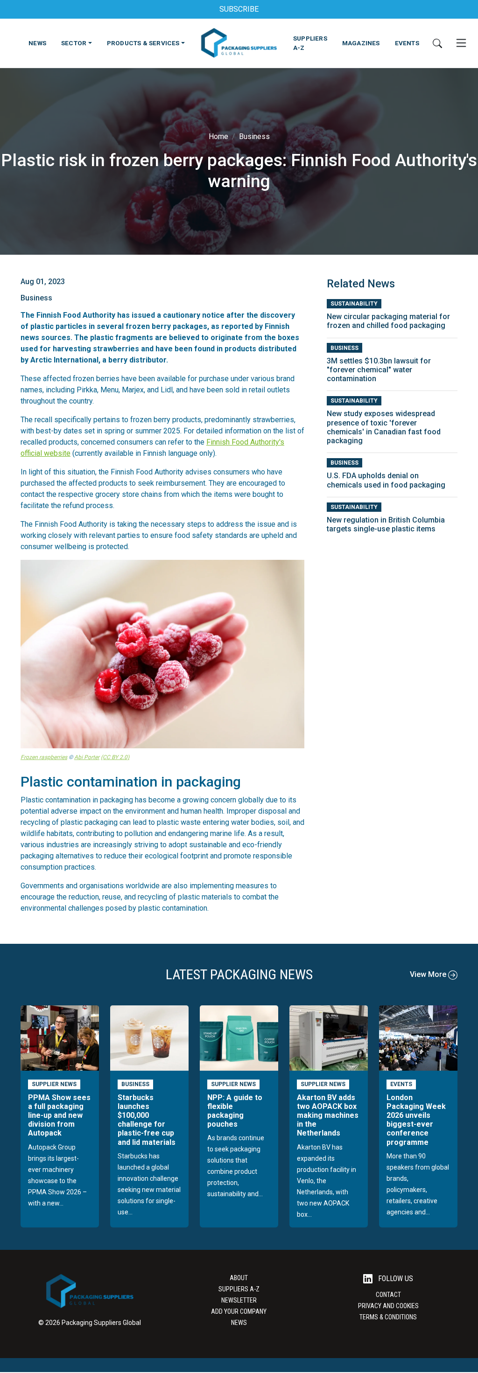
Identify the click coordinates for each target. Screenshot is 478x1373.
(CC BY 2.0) (115, 757)
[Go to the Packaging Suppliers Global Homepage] (239, 43)
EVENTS (407, 43)
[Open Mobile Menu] (461, 43)
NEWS (37, 43)
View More (429, 974)
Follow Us (394, 1278)
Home (218, 136)
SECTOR (73, 43)
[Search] (437, 43)
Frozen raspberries (44, 757)
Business (254, 136)
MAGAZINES (361, 43)
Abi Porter (86, 757)
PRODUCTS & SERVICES (143, 43)
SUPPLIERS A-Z (310, 43)
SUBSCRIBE (239, 9)
